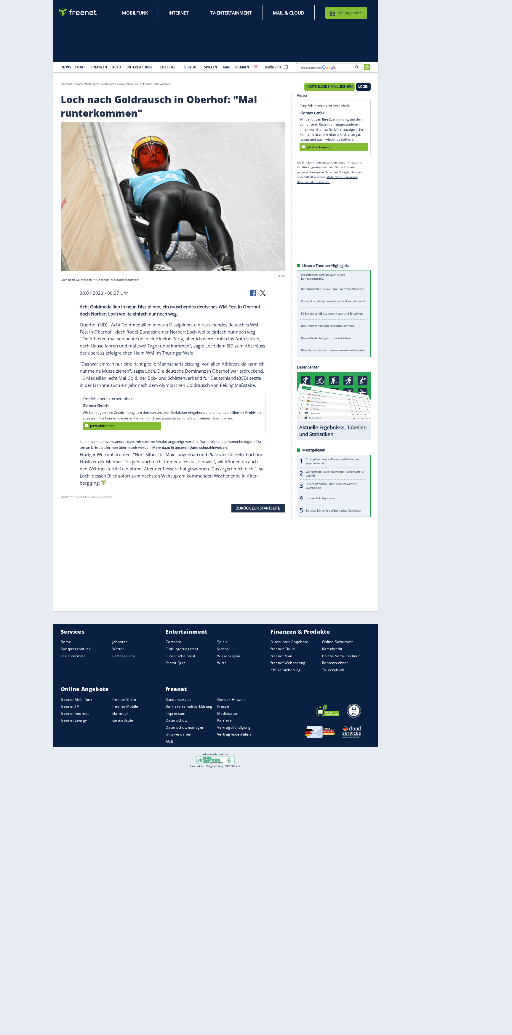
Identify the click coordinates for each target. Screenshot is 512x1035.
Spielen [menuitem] (210, 67)
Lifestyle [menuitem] (168, 67)
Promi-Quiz (175, 663)
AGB (169, 741)
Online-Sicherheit (337, 642)
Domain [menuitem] (242, 67)
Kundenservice (178, 699)
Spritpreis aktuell (76, 649)
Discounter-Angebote (289, 642)
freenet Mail (281, 655)
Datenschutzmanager (185, 727)
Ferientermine (73, 655)
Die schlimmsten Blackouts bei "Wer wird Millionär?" (333, 289)
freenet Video (124, 699)
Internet (178, 13)
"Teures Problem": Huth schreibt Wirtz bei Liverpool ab (331, 486)
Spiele (222, 642)
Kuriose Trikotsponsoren (321, 498)
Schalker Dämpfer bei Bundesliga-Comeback (333, 510)
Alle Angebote (349, 12)
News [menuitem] (66, 67)
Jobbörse (120, 642)
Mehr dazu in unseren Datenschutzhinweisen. (190, 447)
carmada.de (122, 720)
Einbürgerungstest (182, 649)
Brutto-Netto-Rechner (341, 655)
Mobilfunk (135, 13)
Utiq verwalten (178, 734)
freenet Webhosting (288, 663)
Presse (223, 706)
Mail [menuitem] (227, 67)
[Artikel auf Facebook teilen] (253, 292)
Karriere (224, 720)
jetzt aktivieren (102, 426)
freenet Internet (75, 713)
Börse (66, 642)
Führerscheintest (181, 655)
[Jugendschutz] (215, 760)
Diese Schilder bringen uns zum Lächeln (326, 338)
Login (363, 86)
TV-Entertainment (231, 13)
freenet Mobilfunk (76, 699)
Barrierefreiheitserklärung (189, 706)
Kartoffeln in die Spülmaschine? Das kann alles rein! (333, 301)
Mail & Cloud (288, 13)
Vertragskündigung (234, 727)
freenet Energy (74, 720)
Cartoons (174, 642)
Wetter (118, 649)
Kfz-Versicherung (286, 669)
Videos (223, 649)
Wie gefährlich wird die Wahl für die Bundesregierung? (323, 277)
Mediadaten (227, 713)
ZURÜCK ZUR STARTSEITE (258, 508)
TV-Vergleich (333, 669)
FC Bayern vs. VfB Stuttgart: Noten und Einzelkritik (332, 313)
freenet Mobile (125, 706)
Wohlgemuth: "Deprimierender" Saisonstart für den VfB (335, 473)
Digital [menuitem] (190, 67)
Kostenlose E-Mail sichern (329, 86)
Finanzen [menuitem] (99, 67)
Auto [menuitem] (116, 67)
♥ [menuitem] (256, 67)
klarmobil (120, 713)
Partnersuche (124, 655)
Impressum (175, 713)
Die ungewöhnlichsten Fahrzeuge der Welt (327, 326)
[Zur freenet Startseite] (78, 12)
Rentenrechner (335, 663)
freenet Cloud (283, 649)
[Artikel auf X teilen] (262, 292)
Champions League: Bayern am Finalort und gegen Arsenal (333, 461)
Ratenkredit (332, 649)
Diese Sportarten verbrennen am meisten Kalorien (332, 350)
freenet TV (70, 706)
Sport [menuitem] (80, 67)
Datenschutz (177, 720)
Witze (222, 663)
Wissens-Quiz (229, 655)
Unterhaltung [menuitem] (139, 67)
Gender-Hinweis (231, 699)
